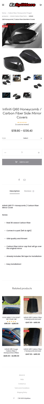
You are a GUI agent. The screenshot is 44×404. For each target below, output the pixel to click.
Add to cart (24, 162)
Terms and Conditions (22, 388)
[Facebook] (13, 398)
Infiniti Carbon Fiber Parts (18, 16)
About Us (22, 375)
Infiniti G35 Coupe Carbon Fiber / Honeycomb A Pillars (11, 351)
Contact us (22, 384)
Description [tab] (15, 191)
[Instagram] (18, 398)
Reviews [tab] (29, 191)
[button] (5, 152)
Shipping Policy (22, 392)
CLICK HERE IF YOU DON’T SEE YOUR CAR (11, 318)
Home (4, 13)
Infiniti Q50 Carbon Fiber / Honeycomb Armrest (33, 318)
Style (4, 138)
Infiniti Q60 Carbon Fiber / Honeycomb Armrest (33, 350)
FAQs (22, 379)
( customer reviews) (22, 124)
